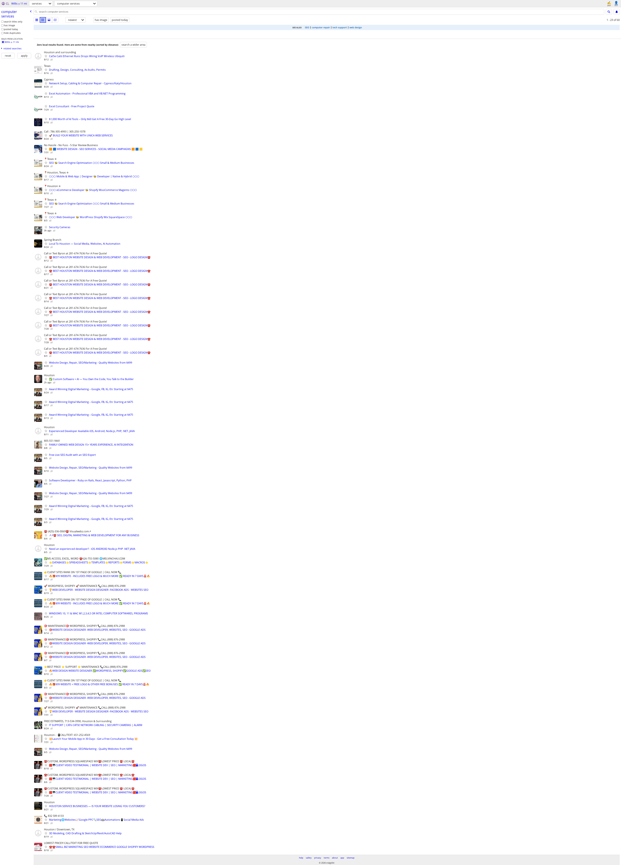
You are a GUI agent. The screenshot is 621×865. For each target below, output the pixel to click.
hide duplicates (12, 32)
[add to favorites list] (46, 56)
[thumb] (43, 20)
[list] (37, 20)
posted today (11, 29)
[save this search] (617, 12)
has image (9, 25)
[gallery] (49, 20)
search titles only (13, 21)
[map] (55, 20)
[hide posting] (52, 59)
